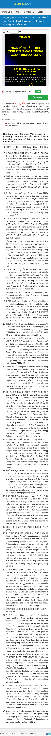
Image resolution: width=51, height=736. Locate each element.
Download (37, 97)
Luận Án (32, 733)
